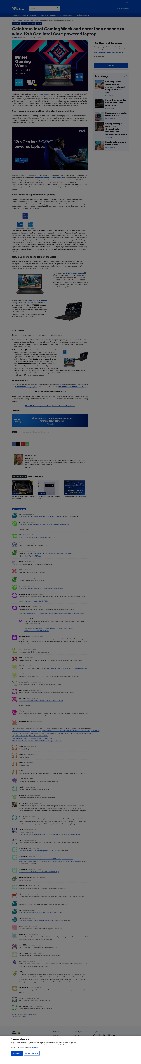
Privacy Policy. (34, 1047)
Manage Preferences (31, 1053)
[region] (70, 1050)
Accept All (16, 1053)
